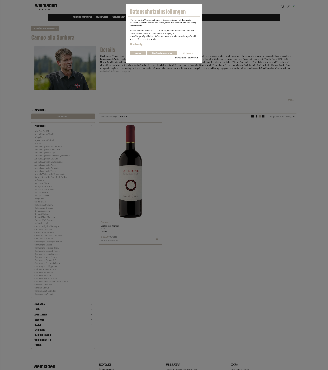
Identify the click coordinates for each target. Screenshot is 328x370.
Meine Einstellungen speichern (162, 53)
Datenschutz (180, 57)
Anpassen (138, 53)
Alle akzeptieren (188, 53)
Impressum (193, 57)
